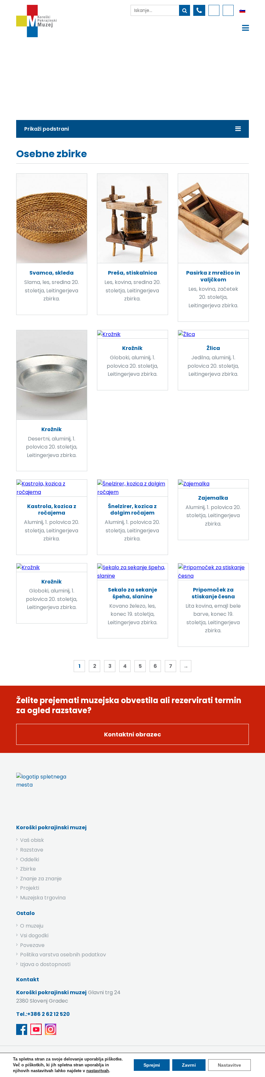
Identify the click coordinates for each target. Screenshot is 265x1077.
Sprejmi (151, 1065)
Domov (45, 77)
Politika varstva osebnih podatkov (63, 954)
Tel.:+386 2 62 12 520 (43, 1014)
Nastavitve (229, 1065)
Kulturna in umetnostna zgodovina (136, 77)
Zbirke (73, 77)
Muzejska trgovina (43, 897)
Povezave (32, 945)
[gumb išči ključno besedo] (184, 10)
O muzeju (31, 926)
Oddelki (29, 859)
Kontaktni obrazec (132, 734)
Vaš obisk (32, 840)
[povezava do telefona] (199, 10)
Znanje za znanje (41, 878)
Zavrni (189, 1065)
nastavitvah (97, 1070)
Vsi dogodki (34, 935)
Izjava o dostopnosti (45, 964)
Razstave (31, 850)
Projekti (29, 888)
